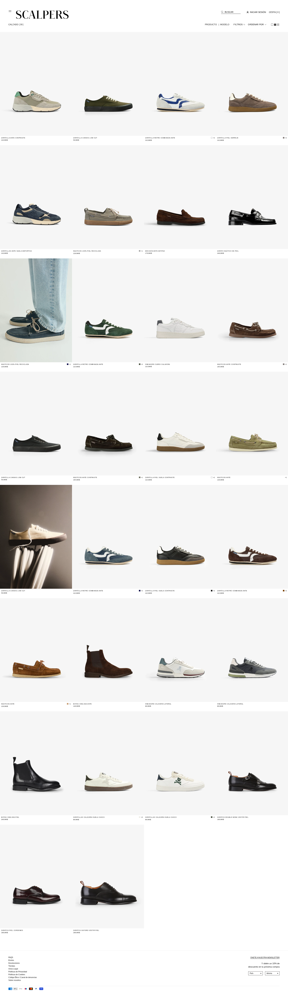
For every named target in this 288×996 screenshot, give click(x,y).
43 (189, 697)
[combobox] (255, 973)
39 (28, 131)
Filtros (238, 24)
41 (39, 131)
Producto (211, 24)
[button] (10, 12)
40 (34, 131)
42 (45, 131)
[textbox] (255, 973)
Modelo (225, 24)
